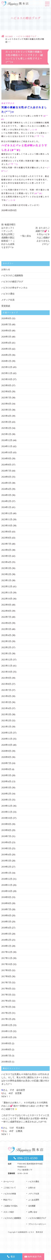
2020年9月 (6, 751)
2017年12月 (6, 952)
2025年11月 (6, 373)
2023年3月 (6, 568)
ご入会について (9, 1188)
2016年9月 (6, 1043)
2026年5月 (6, 337)
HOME (9, 36)
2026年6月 (6, 330)
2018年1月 (6, 946)
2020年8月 (6, 757)
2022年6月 (6, 623)
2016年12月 (6, 1025)
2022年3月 (6, 641)
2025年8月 (6, 391)
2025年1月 (6, 434)
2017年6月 (6, 988)
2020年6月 (6, 769)
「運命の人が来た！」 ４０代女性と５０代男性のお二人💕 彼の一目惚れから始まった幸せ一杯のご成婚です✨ (24, 1105)
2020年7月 (6, 763)
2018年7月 (6, 909)
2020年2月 (6, 793)
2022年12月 (6, 586)
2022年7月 (6, 617)
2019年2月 (6, 867)
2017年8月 (6, 976)
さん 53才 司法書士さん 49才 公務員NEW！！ (13, 1131)
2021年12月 (6, 659)
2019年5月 (6, 848)
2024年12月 (6, 440)
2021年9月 (6, 678)
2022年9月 (6, 605)
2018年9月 (6, 897)
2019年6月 (6, 842)
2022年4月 (6, 635)
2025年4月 (6, 416)
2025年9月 (6, 385)
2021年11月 (6, 666)
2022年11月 (6, 592)
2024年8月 (6, 464)
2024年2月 (6, 501)
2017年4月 (6, 1001)
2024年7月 (6, 471)
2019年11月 (6, 812)
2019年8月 (6, 830)
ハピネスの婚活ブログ (26, 36)
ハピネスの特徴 (9, 1194)
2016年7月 (6, 1055)
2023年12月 (6, 513)
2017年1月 (6, 1019)
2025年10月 (6, 379)
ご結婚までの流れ (10, 1206)
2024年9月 (6, 458)
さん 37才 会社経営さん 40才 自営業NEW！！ (13, 1093)
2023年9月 (6, 531)
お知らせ (5, 269)
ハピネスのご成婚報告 (12, 275)
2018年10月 (6, 891)
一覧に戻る (25, 236)
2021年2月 (6, 720)
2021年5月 (6, 702)
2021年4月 (6, 708)
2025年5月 (6, 410)
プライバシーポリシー (37, 1224)
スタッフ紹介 (8, 1212)
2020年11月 (6, 739)
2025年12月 (6, 367)
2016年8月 (6, 1049)
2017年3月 (6, 1007)
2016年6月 (6, 1062)
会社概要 (31, 1206)
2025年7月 (6, 397)
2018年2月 (6, 940)
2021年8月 (6, 684)
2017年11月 (6, 958)
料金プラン (7, 1200)
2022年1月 (6, 653)
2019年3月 (6, 860)
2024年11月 (6, 446)
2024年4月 (6, 489)
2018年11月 (6, 885)
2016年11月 (6, 1031)
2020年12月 (6, 733)
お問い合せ (32, 1212)
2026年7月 (6, 324)
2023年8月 (6, 538)
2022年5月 (6, 629)
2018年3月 (6, 934)
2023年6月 (6, 550)
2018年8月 (6, 903)
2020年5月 (6, 775)
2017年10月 (6, 964)
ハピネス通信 (7, 294)
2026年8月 (6, 318)
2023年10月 (6, 525)
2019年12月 (6, 806)
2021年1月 (6, 726)
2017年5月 (6, 995)
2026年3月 (6, 349)
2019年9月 (6, 824)
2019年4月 (6, 854)
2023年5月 (6, 556)
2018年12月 (6, 879)
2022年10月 (6, 599)
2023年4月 (6, 562)
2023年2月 (6, 574)
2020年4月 (6, 781)
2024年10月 (6, 452)
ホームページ (8, 1182)
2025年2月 (6, 428)
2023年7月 (6, 544)
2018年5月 (6, 921)
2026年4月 (6, 343)
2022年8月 (6, 611)
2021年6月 (6, 696)
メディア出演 (7, 300)
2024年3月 (6, 495)
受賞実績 (5, 306)
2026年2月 (6, 355)
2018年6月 (6, 915)
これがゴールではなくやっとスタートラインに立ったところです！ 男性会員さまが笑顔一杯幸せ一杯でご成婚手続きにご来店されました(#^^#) (25, 1118)
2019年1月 (6, 873)
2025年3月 (6, 422)
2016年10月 (6, 1037)
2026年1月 (6, 361)
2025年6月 (6, 404)
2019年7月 (6, 836)
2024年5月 (6, 483)
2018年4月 (6, 928)
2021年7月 (6, 690)
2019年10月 (6, 818)
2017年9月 (6, 970)
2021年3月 (6, 714)
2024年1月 (6, 507)
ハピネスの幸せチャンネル (14, 287)
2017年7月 (6, 982)
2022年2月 (6, 647)
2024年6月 (6, 477)
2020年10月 (6, 745)
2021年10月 (6, 672)
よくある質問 (33, 1200)
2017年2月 (6, 1013)
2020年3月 (6, 787)
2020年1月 (6, 800)
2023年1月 (6, 580)
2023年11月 (6, 519)
